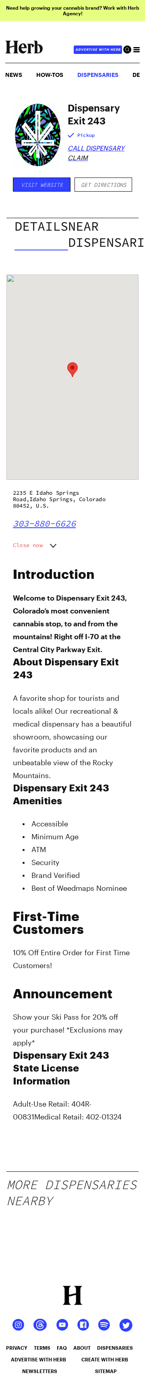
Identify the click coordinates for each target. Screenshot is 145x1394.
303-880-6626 (44, 523)
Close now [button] (28, 545)
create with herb (104, 1359)
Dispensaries (97, 74)
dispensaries (115, 1348)
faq (62, 1348)
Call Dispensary (96, 148)
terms (42, 1348)
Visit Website (42, 184)
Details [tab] (41, 226)
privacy (16, 1348)
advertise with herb (97, 49)
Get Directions (103, 184)
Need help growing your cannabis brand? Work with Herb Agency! (72, 10)
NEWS (13, 74)
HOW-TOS (49, 74)
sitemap (106, 1371)
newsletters (39, 1371)
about (82, 1348)
